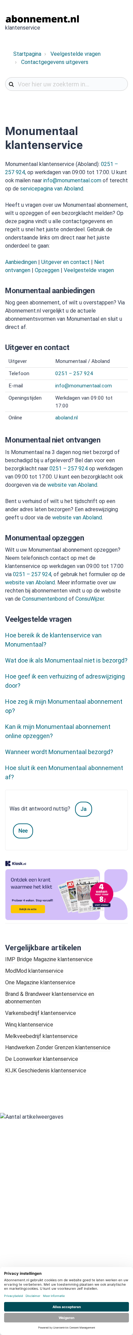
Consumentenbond (44, 599)
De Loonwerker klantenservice (41, 1059)
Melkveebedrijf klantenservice (41, 1036)
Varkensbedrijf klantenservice (40, 1013)
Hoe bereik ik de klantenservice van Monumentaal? (53, 640)
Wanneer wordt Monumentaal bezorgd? (59, 751)
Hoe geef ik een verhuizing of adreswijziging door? (65, 681)
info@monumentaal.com (72, 180)
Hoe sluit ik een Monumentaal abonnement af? (64, 772)
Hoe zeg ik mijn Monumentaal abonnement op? (63, 706)
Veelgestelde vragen (75, 54)
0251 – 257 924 (74, 373)
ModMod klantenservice (34, 971)
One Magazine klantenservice (40, 982)
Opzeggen (47, 270)
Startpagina (27, 54)
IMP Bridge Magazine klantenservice (49, 959)
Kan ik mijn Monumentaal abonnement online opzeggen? (57, 731)
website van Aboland (72, 485)
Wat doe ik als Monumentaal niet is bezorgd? (66, 660)
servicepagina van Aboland (51, 188)
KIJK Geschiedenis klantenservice (45, 1070)
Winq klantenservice (29, 1024)
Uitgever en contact (65, 262)
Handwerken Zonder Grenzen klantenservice (57, 1047)
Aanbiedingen (21, 262)
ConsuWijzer (89, 599)
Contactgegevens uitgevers (54, 62)
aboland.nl (66, 418)
